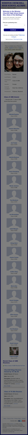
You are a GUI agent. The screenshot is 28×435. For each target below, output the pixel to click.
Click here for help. (18, 39)
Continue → (14, 30)
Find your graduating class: (10, 22)
